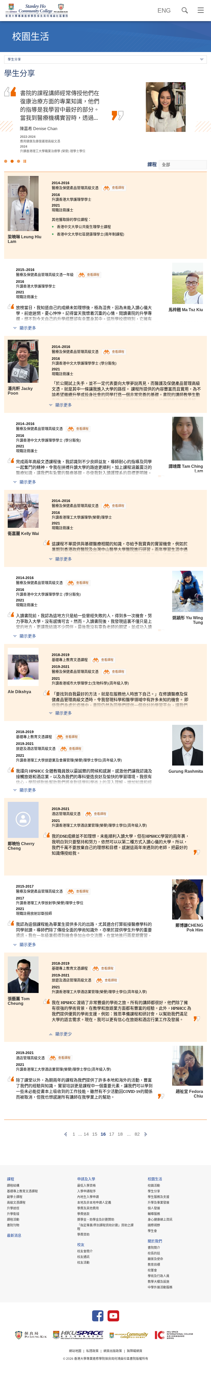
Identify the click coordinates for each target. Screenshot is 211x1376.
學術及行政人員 (158, 1276)
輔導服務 (154, 1214)
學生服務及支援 (158, 1197)
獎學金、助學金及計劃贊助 (95, 1219)
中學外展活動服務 (160, 1287)
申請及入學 (86, 1180)
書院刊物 (13, 1225)
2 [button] (12, 161)
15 (94, 1134)
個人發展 (154, 1208)
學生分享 (154, 1191)
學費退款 (83, 1214)
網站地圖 (75, 1351)
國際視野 (154, 1225)
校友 (80, 1245)
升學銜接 (13, 1214)
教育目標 (154, 1265)
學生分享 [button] (14, 59)
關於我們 (155, 1242)
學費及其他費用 (88, 1208)
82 (137, 1134)
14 (86, 1134)
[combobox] (183, 164)
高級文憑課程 (16, 1202)
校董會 (152, 1270)
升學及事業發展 (158, 1202)
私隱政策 (92, 1351)
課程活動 (13, 1219)
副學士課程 (14, 1197)
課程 (152, 164)
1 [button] (5, 161)
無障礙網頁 (134, 1351)
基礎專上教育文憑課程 (22, 1191)
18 (120, 1134)
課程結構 (13, 1185)
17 (111, 1134)
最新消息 (14, 1236)
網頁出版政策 (112, 1351)
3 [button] (18, 161)
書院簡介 (154, 1248)
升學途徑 (13, 1208)
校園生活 (155, 1180)
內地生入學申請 (88, 1197)
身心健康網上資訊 (160, 1219)
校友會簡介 (85, 1251)
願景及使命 (155, 1259)
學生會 (152, 1231)
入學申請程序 (86, 1191)
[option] (105, 117)
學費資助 (83, 1234)
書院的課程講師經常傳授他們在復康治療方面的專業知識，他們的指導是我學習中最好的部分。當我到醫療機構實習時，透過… (59, 105)
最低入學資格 (86, 1185)
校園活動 (154, 1185)
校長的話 (154, 1253)
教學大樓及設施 (158, 1282)
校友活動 (83, 1262)
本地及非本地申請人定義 (94, 1202)
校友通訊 (83, 1257)
